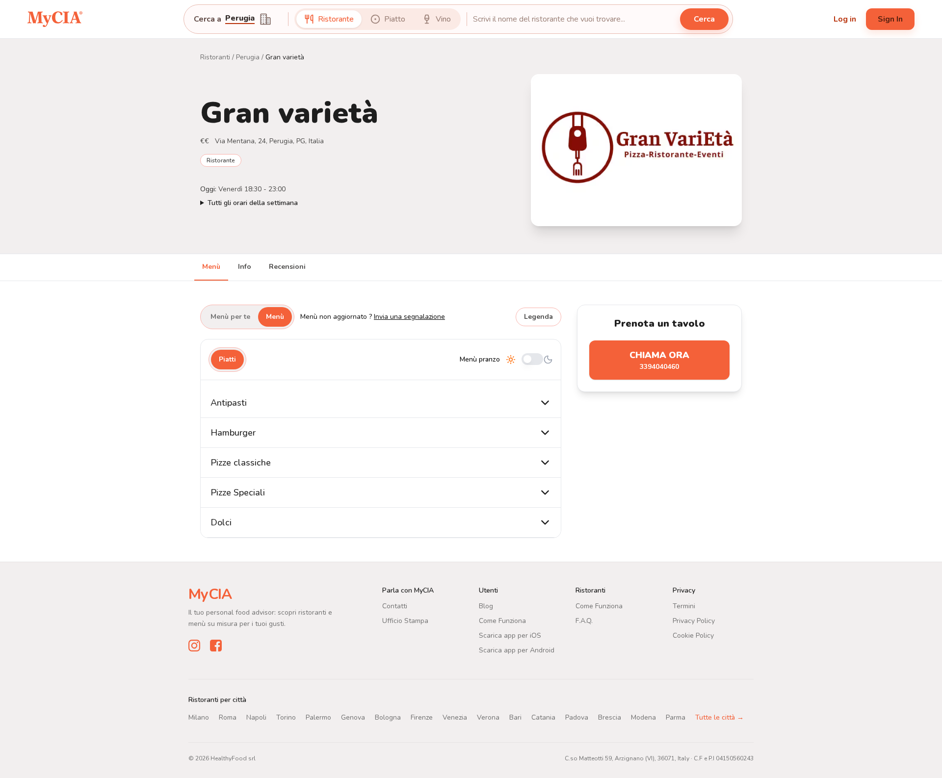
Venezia (455, 717)
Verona (488, 717)
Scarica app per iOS (510, 635)
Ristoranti (215, 57)
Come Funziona (502, 620)
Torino (286, 717)
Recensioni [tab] (287, 266)
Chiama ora (659, 360)
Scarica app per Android (516, 650)
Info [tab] (244, 266)
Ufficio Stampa (405, 620)
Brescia (609, 717)
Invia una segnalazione (409, 316)
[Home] (54, 18)
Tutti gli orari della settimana (253, 202)
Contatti (394, 606)
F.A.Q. (584, 620)
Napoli (256, 717)
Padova (576, 717)
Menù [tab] (211, 266)
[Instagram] (194, 645)
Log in (845, 19)
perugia (240, 19)
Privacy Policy (694, 620)
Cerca (704, 19)
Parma (675, 717)
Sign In (890, 19)
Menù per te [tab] (230, 316)
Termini (684, 606)
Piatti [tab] (227, 359)
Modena (643, 717)
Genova (353, 717)
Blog (486, 606)
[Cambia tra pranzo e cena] (532, 359)
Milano (198, 717)
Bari (515, 717)
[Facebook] (216, 645)
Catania (543, 717)
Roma (227, 717)
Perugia (248, 57)
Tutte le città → (719, 717)
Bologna (388, 717)
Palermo (318, 717)
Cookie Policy (693, 635)
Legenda (538, 316)
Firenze (422, 717)
